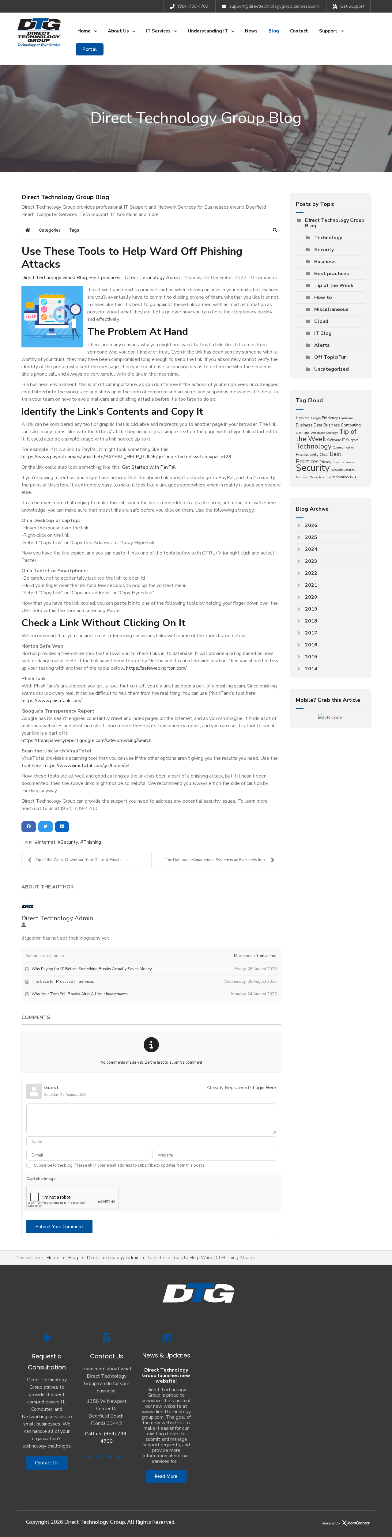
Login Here (264, 1087)
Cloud (321, 321)
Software (334, 440)
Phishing (92, 842)
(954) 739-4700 (193, 6)
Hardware (346, 418)
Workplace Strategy (324, 433)
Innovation (340, 477)
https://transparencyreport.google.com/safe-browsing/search (86, 740)
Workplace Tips (320, 477)
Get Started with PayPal (149, 467)
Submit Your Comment (59, 1226)
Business (325, 261)
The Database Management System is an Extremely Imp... (216, 860)
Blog (73, 1258)
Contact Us (46, 1463)
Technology (328, 237)
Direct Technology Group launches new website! (166, 1375)
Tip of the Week (333, 285)
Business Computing (342, 425)
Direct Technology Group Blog (54, 277)
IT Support (350, 440)
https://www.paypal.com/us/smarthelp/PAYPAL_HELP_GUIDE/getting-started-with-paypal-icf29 (126, 456)
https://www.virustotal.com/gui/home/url (86, 765)
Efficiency (330, 417)
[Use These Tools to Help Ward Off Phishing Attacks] (52, 316)
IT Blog (323, 333)
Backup (355, 477)
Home (53, 1258)
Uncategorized (331, 369)
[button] (275, 230)
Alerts (322, 345)
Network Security (343, 470)
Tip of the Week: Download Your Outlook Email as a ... (83, 860)
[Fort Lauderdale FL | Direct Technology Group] (39, 32)
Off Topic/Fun (330, 357)
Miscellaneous (331, 309)
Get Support (352, 6)
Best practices (104, 277)
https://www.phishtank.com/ (51, 700)
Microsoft (302, 477)
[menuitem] (87, 31)
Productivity (307, 454)
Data (318, 425)
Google (316, 418)
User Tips (302, 433)
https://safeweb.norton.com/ (156, 668)
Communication (344, 447)
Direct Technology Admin (152, 277)
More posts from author (255, 956)
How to (323, 297)
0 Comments (265, 277)
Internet (46, 842)
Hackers (303, 417)
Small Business (343, 462)
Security (69, 842)
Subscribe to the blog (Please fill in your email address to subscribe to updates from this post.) (119, 1165)
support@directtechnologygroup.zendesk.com (274, 6)
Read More (166, 1477)
